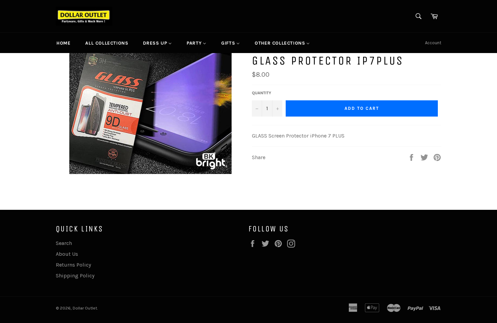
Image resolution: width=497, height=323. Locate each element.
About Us (67, 254)
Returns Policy (73, 265)
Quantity (261, 93)
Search (64, 243)
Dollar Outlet (85, 307)
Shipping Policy (75, 275)
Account (433, 42)
